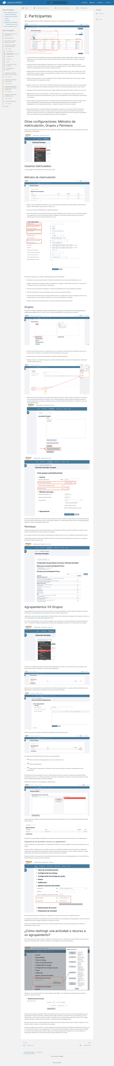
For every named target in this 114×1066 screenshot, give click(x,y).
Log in (108, 2)
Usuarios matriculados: (10, 14)
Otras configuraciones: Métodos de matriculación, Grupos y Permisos (11, 12)
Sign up (101, 2)
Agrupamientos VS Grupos (10, 22)
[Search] (48, 2)
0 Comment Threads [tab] (29, 1052)
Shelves (85, 2)
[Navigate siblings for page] (73, 8)
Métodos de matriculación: (11, 16)
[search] (57, 2)
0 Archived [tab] (39, 1052)
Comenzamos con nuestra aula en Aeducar (38, 617)
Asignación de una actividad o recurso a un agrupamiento (12, 24)
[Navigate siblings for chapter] (52, 8)
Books (93, 2)
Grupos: (7, 18)
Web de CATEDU (57, 1062)
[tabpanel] (57, 1056)
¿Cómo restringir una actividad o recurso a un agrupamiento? (11, 26)
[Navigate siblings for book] (30, 8)
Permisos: (7, 20)
